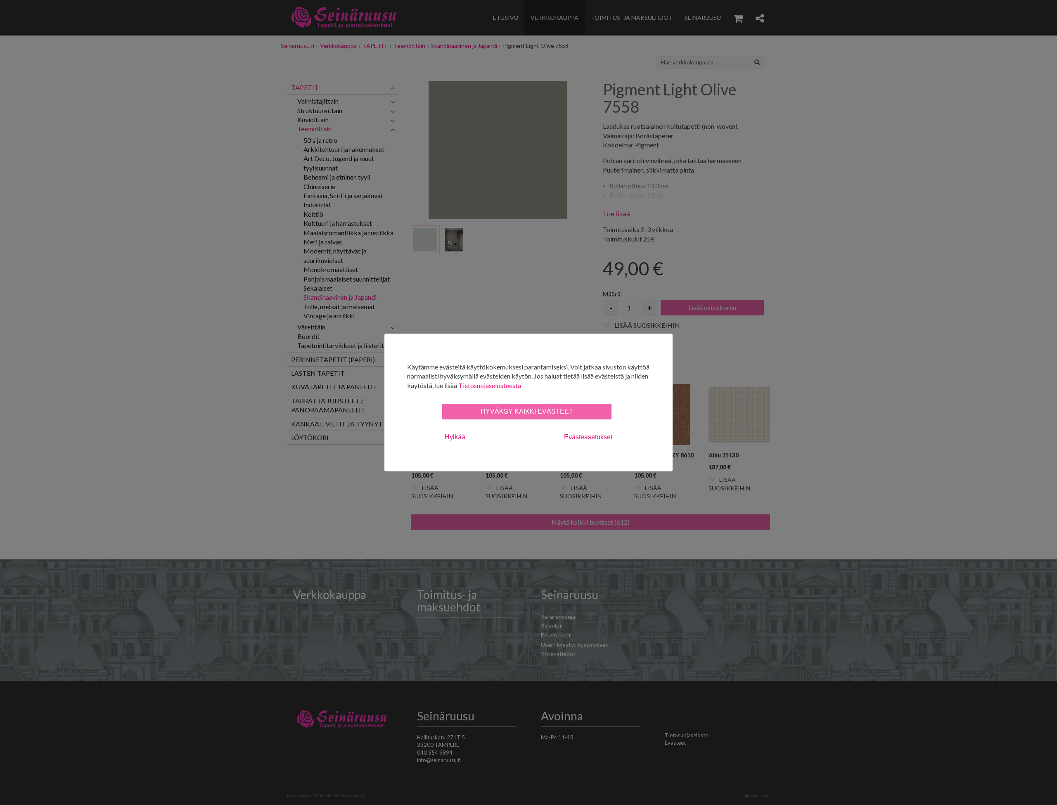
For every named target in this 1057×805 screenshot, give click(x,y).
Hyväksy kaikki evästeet (527, 411)
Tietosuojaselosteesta (489, 385)
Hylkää (455, 436)
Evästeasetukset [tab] (588, 436)
